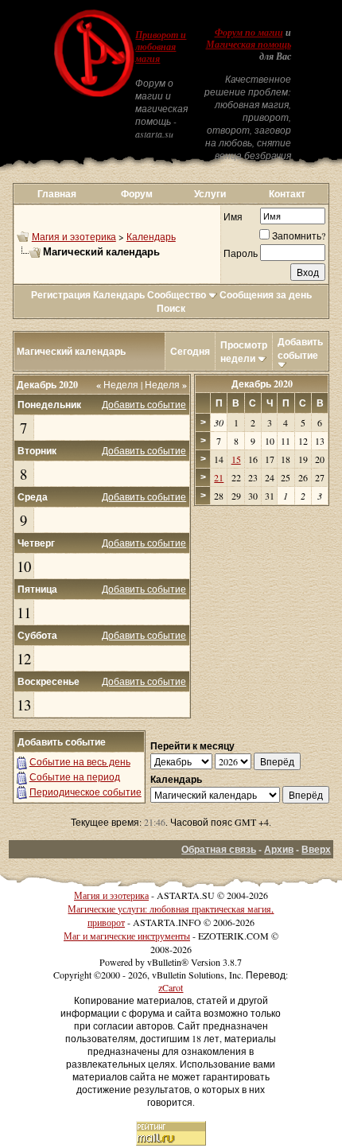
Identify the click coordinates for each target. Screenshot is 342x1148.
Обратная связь (218, 849)
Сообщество (176, 295)
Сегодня (190, 351)
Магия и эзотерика (74, 236)
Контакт (287, 193)
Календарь (151, 236)
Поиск (171, 308)
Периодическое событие (85, 791)
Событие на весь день (79, 761)
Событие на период (74, 776)
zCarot (170, 987)
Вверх (316, 849)
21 (218, 477)
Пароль (240, 253)
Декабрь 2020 (262, 384)
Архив (278, 849)
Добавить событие (300, 348)
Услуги (210, 193)
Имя (233, 216)
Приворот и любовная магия (160, 46)
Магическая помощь (248, 44)
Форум (137, 193)
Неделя (117, 384)
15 (236, 459)
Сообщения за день (266, 295)
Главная (56, 193)
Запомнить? (298, 235)
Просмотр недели (243, 351)
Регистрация (61, 295)
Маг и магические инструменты (127, 935)
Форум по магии (249, 32)
